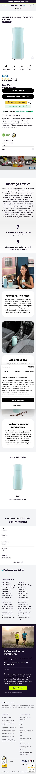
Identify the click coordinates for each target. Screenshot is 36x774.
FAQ (21, 725)
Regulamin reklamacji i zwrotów (8, 724)
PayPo (21, 749)
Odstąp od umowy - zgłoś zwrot (26, 718)
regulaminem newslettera (17, 680)
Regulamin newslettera (8, 730)
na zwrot (8, 140)
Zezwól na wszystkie (18, 400)
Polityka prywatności (8, 733)
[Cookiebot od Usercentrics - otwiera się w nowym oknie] (26, 367)
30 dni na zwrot (24, 744)
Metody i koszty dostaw (8, 720)
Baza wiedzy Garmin (25, 738)
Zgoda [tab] (6, 371)
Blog (21, 735)
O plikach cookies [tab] (29, 371)
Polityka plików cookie (8, 736)
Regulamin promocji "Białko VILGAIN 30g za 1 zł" (9, 740)
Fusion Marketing (22, 772)
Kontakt (22, 722)
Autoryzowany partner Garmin (26, 731)
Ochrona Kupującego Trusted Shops (26, 753)
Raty (6, 145)
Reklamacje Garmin (25, 747)
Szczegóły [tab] (17, 371)
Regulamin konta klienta (9, 728)
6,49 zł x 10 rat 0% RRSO (9, 87)
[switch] (3, 763)
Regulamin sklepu (7, 717)
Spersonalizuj (17, 405)
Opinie (21, 728)
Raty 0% (22, 741)
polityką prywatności (10, 681)
